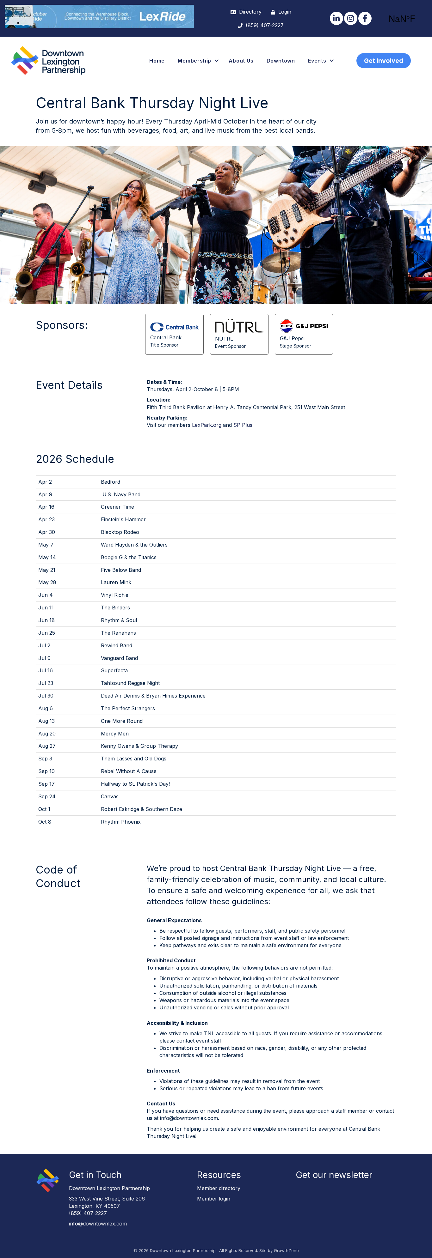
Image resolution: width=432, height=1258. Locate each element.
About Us (241, 60)
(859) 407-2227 (88, 1213)
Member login (213, 1198)
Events (317, 60)
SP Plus (242, 425)
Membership (194, 60)
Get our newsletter (334, 1175)
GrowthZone (286, 1250)
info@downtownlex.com (98, 1223)
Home (157, 60)
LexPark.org (206, 425)
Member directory (218, 1188)
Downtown (281, 60)
